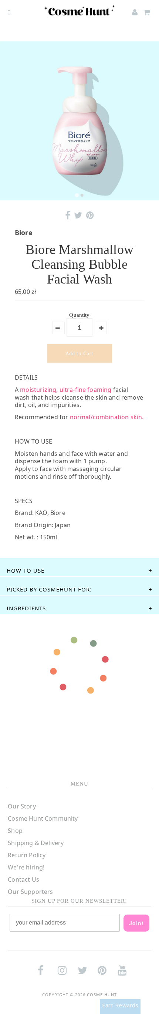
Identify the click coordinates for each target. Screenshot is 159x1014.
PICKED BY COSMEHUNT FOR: (49, 589)
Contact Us (23, 879)
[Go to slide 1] (77, 195)
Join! (136, 923)
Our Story (21, 806)
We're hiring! (26, 867)
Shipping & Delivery (36, 843)
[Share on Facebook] (67, 215)
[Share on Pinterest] (90, 215)
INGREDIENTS (26, 608)
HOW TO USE (25, 570)
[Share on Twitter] (78, 215)
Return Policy (26, 855)
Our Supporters (30, 892)
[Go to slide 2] (82, 195)
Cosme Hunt (102, 994)
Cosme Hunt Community (43, 818)
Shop (15, 831)
